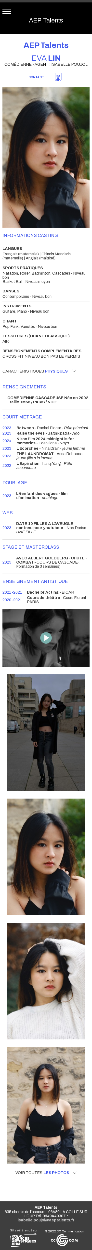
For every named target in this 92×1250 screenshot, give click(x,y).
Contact (36, 77)
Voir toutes (42, 1173)
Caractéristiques (35, 371)
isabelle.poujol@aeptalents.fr (46, 1220)
